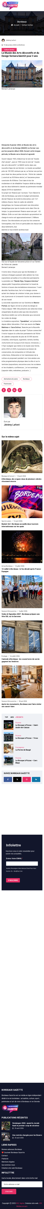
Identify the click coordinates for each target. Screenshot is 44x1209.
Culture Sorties (9, 50)
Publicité (5, 1159)
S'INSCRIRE (13, 880)
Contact (5, 1156)
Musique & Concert (8, 476)
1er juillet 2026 (15, 656)
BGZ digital (20, 1203)
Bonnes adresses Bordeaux (12, 1149)
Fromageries (19, 747)
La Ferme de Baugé (23, 750)
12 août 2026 (17, 521)
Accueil (16, 25)
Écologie (4, 656)
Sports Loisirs (6, 521)
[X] (9, 390)
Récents (19, 717)
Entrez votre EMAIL (14, 858)
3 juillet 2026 (23, 611)
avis (12, 717)
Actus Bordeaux (7, 566)
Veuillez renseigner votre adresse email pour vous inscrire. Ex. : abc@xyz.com (21, 870)
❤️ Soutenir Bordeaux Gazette (13, 1152)
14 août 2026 (21, 476)
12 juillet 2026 (19, 566)
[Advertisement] (22, 116)
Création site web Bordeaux (12, 1168)
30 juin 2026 (23, 701)
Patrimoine (7, 384)
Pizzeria (18, 722)
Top (6, 717)
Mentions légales (8, 1162)
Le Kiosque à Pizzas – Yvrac (26, 738)
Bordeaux (26, 379)
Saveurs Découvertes (9, 611)
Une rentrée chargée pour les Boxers (27, 1135)
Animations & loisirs (11, 379)
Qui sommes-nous (8, 1165)
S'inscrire (9, 1191)
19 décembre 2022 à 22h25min (14, 45)
